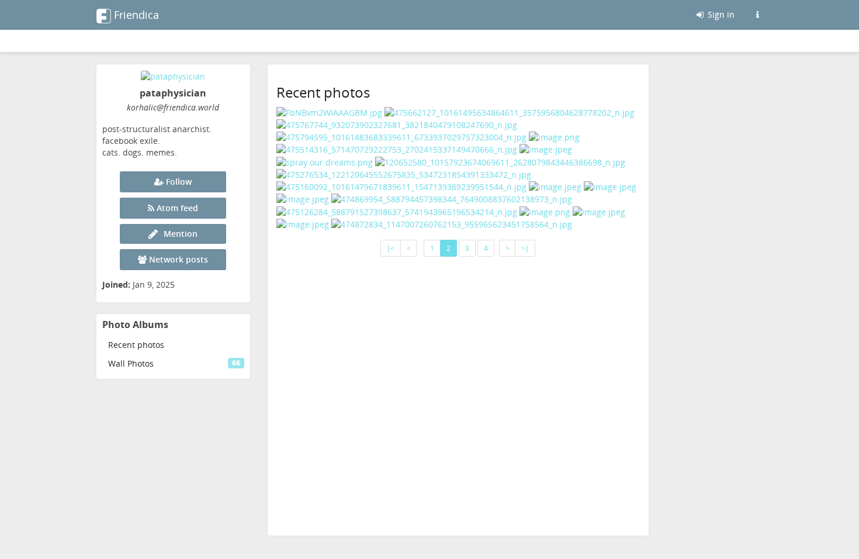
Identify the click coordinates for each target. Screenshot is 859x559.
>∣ (525, 248)
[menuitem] (173, 345)
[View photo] (329, 111)
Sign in (720, 14)
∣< (390, 248)
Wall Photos (174, 363)
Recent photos (136, 344)
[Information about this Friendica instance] (757, 14)
